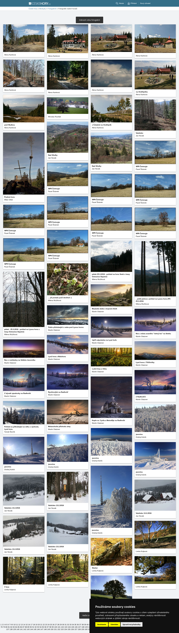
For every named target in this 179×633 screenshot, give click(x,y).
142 (24, 629)
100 (55, 627)
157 (75, 629)
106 (76, 627)
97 (48, 627)
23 (46, 625)
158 (79, 629)
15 (27, 625)
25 (51, 625)
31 (66, 625)
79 (4, 627)
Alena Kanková (10, 55)
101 (59, 627)
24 (49, 625)
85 (19, 627)
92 (36, 627)
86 (21, 627)
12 (19, 625)
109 (86, 627)
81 (9, 627)
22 (44, 625)
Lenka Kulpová (141, 551)
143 (28, 629)
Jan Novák (140, 136)
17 (32, 625)
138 (11, 629)
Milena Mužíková (98, 279)
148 (45, 629)
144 (31, 629)
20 (39, 625)
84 (16, 627)
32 (68, 625)
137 (7, 629)
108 (82, 627)
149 (48, 629)
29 (61, 625)
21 (41, 625)
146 (38, 629)
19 (36, 625)
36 (78, 625)
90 (31, 627)
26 (53, 625)
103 (65, 627)
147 (41, 629)
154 (65, 629)
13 (22, 625)
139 (14, 629)
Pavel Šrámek (141, 169)
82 (11, 627)
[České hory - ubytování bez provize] (40, 3)
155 (69, 629)
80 (6, 627)
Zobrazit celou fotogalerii (89, 20)
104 (69, 627)
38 (83, 625)
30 (63, 625)
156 (72, 629)
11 (17, 625)
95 (43, 627)
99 (53, 627)
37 (80, 625)
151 (55, 629)
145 (34, 629)
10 (15, 625)
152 (58, 629)
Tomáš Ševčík (9, 432)
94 (41, 627)
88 (26, 627)
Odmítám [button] (114, 624)
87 (23, 627)
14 (24, 625)
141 (21, 629)
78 (2, 627)
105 (72, 627)
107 (79, 627)
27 (56, 625)
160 (86, 629)
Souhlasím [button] (101, 624)
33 (70, 625)
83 (14, 627)
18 (34, 625)
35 (75, 625)
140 (17, 629)
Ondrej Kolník (141, 437)
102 (62, 627)
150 (52, 629)
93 (38, 627)
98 (50, 627)
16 (29, 625)
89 (28, 627)
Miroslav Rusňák (54, 117)
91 (33, 627)
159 (82, 629)
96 (45, 627)
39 (85, 625)
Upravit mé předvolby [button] (132, 624)
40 (88, 625)
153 (62, 629)
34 (73, 625)
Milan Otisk (8, 200)
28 (58, 625)
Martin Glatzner (98, 311)
